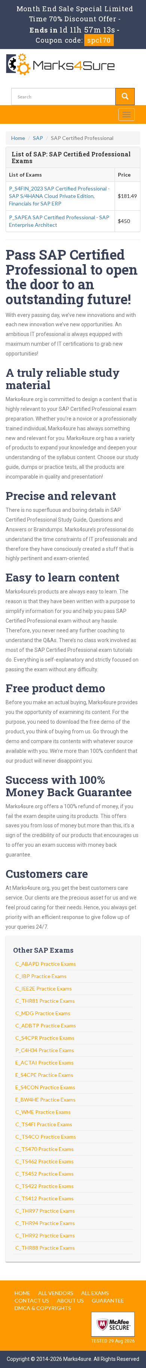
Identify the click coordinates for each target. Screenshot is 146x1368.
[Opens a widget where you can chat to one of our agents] (94, 1325)
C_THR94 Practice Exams (45, 1223)
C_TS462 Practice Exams (44, 1161)
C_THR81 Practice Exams (45, 1001)
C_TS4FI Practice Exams (43, 1124)
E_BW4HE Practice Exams (45, 1099)
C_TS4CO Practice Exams (45, 1136)
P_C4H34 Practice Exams (44, 1050)
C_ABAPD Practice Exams (45, 964)
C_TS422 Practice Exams (44, 1186)
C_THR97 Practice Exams (45, 1210)
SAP (38, 138)
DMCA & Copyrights (43, 1308)
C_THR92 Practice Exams (45, 1235)
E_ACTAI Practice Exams (44, 1062)
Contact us (32, 1300)
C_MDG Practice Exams (42, 1013)
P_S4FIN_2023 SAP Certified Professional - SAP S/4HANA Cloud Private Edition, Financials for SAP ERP (59, 196)
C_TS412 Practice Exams (44, 1198)
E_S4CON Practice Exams (45, 1087)
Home (18, 138)
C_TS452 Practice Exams (44, 1173)
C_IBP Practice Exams (41, 976)
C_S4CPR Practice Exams (44, 1038)
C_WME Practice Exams (43, 1112)
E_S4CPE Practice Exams (44, 1075)
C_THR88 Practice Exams (45, 1248)
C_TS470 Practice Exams (44, 1149)
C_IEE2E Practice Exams (43, 988)
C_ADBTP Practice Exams (45, 1025)
